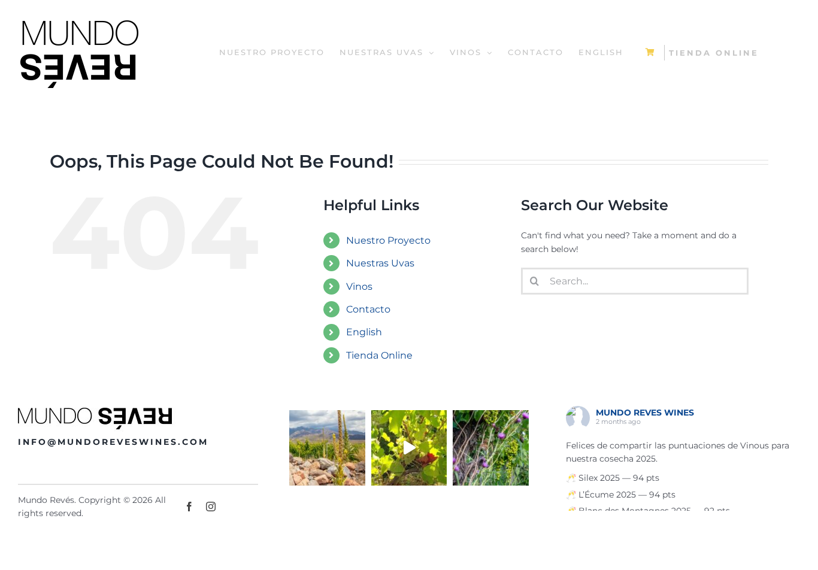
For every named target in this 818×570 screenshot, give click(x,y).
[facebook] (189, 506)
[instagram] (211, 506)
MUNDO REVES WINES (645, 412)
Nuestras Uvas (380, 263)
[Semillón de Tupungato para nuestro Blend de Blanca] (409, 448)
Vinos (359, 286)
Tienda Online (379, 355)
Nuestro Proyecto (388, 240)
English (364, 332)
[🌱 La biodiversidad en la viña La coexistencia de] (491, 448)
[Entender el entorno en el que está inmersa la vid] (327, 448)
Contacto (368, 309)
